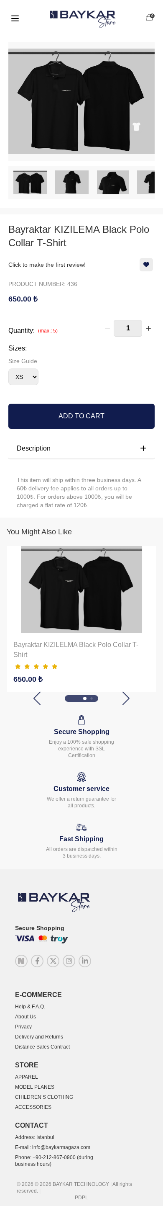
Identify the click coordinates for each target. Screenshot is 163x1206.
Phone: (54, 1160)
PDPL (81, 1198)
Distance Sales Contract (42, 1047)
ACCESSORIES (33, 1107)
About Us (25, 1017)
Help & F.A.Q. (30, 1007)
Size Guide (22, 361)
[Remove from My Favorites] (146, 264)
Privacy (23, 1027)
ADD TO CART (81, 416)
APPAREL (26, 1077)
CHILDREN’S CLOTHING (44, 1097)
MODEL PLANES (34, 1087)
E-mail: (52, 1147)
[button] (37, 698)
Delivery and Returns (39, 1037)
